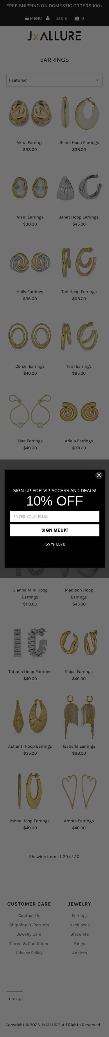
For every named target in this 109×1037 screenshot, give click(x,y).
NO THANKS (54, 544)
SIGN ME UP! (54, 530)
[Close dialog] (99, 475)
